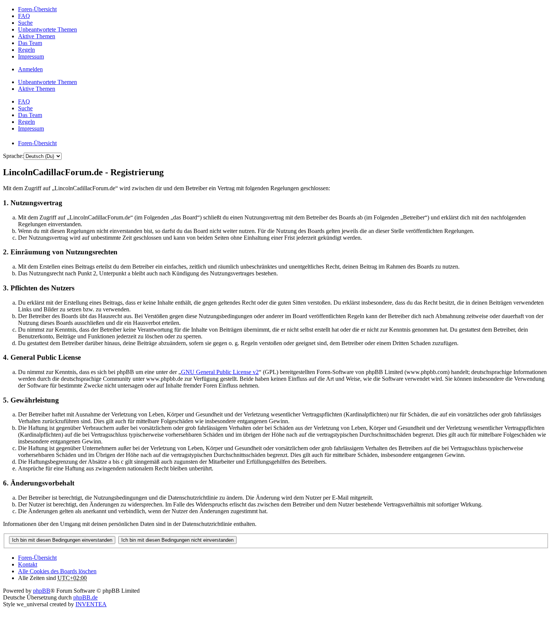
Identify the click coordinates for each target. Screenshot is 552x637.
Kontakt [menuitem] (27, 564)
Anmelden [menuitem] (30, 69)
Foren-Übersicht (37, 557)
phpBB (41, 590)
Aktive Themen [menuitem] (36, 36)
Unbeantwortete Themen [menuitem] (47, 29)
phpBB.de (85, 597)
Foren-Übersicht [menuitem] (37, 9)
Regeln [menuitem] (26, 50)
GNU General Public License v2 (220, 372)
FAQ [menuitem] (24, 16)
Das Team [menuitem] (30, 43)
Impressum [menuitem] (31, 56)
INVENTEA (91, 604)
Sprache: (13, 156)
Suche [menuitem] (25, 23)
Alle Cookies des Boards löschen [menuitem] (57, 571)
